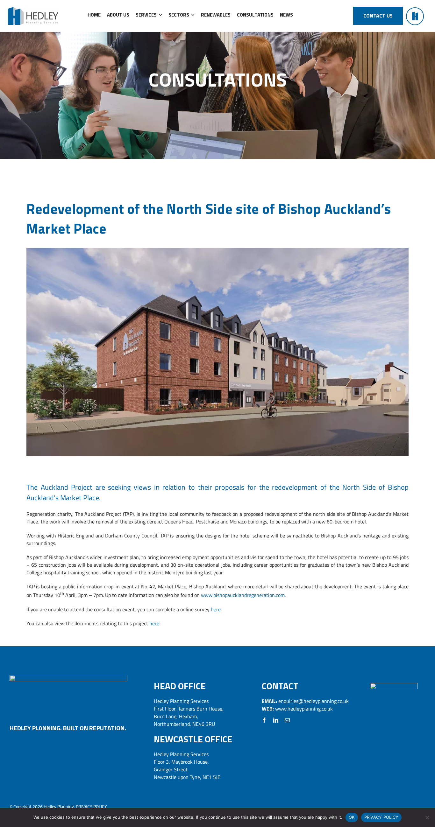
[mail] (287, 720)
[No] (427, 817)
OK (352, 817)
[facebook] (264, 720)
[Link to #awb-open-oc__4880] (415, 16)
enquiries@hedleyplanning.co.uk (313, 701)
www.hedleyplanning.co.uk (304, 708)
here (216, 609)
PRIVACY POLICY (91, 806)
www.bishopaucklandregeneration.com (243, 595)
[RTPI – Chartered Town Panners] (394, 685)
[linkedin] (275, 720)
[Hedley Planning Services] (33, 9)
